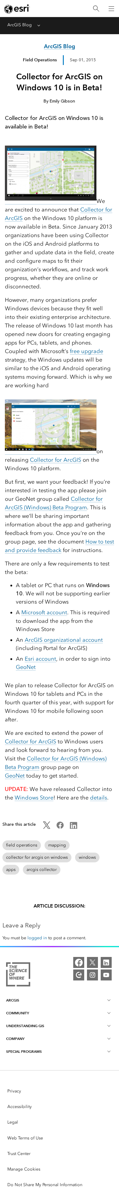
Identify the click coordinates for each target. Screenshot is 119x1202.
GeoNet (26, 667)
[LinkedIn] (106, 962)
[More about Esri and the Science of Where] (18, 975)
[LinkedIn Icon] (73, 827)
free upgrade (86, 351)
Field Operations (40, 60)
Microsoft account (44, 612)
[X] (92, 962)
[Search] (96, 8)
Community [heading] (17, 1013)
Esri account (40, 658)
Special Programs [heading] (24, 1051)
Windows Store (34, 797)
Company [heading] (15, 1038)
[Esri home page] (17, 9)
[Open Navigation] (111, 8)
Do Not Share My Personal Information (44, 1184)
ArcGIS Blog (19, 24)
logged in (37, 937)
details (98, 797)
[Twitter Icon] (47, 827)
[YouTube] (106, 974)
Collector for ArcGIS (55, 460)
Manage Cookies (23, 1169)
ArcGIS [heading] (12, 1000)
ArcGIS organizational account (64, 640)
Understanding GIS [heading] (25, 1025)
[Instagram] (92, 974)
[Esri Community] (78, 974)
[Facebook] (78, 962)
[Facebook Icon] (60, 827)
